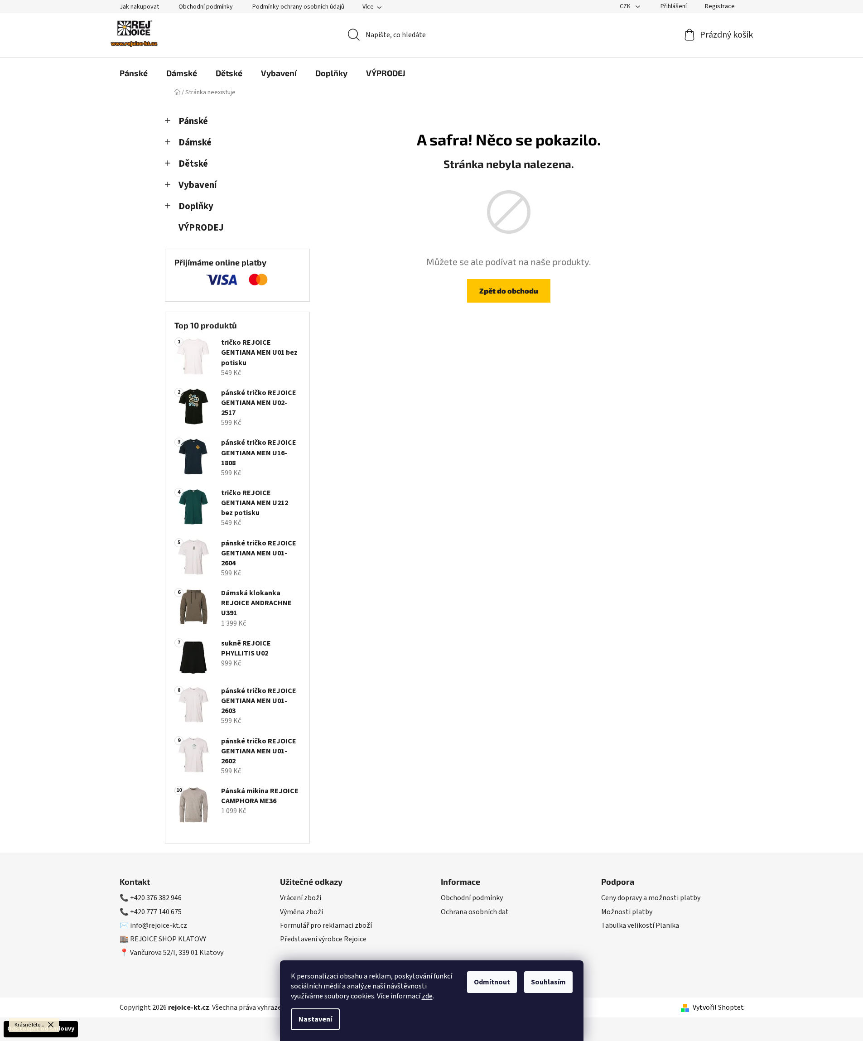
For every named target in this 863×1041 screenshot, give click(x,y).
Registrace (720, 6)
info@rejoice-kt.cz (158, 925)
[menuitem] (134, 73)
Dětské (193, 163)
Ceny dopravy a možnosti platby (650, 898)
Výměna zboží (301, 912)
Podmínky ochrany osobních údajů (298, 6)
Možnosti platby (626, 912)
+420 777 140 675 (156, 912)
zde (427, 996)
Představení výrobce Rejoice (323, 939)
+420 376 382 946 (156, 898)
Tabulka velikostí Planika (640, 925)
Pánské (193, 121)
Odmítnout (492, 982)
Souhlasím (548, 982)
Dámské (195, 142)
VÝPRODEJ (201, 227)
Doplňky (195, 206)
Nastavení (315, 1019)
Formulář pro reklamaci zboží (326, 925)
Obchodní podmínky (205, 6)
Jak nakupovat (139, 6)
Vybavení (197, 185)
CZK (626, 6)
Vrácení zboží (300, 898)
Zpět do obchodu (508, 290)
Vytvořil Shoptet (718, 1007)
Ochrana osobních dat (475, 912)
